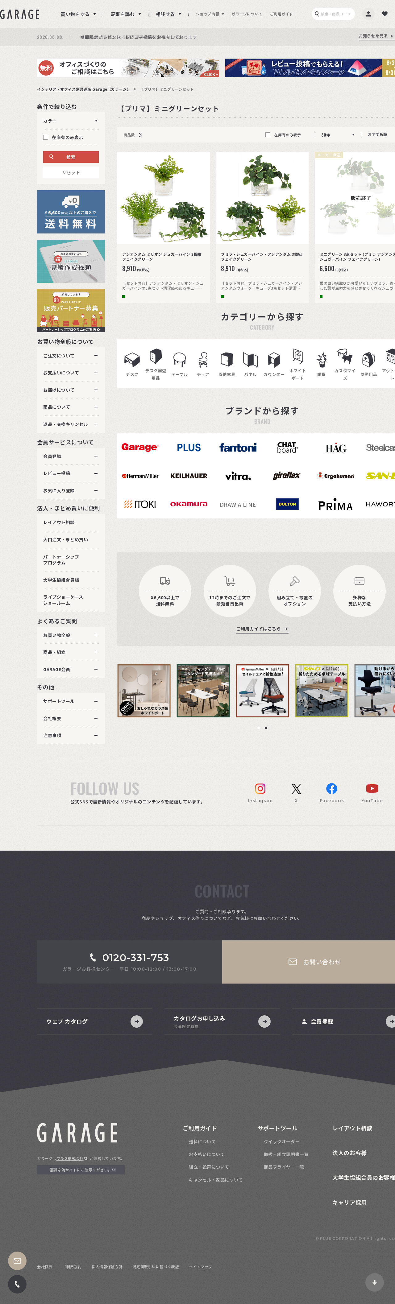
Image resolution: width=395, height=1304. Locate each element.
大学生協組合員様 (61, 579)
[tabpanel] (147, 690)
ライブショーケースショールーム (63, 600)
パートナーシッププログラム (61, 559)
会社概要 (44, 1266)
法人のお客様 (349, 1153)
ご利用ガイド (281, 13)
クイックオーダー (282, 1141)
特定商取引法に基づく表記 (156, 1266)
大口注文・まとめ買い (65, 539)
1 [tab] (258, 728)
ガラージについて (246, 13)
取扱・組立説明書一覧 (286, 1154)
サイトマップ (200, 1266)
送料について (202, 1141)
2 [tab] (266, 728)
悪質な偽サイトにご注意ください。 (81, 1169)
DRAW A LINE (238, 504)
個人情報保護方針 (107, 1266)
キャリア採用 (349, 1202)
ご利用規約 (72, 1266)
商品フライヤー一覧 (284, 1167)
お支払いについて (207, 1154)
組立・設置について (209, 1167)
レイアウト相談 (59, 522)
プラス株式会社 (70, 1158)
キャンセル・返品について (216, 1180)
